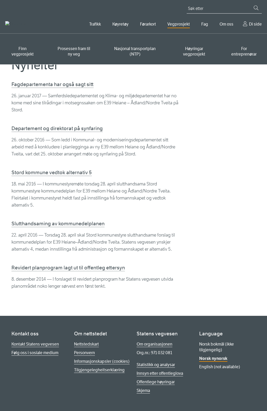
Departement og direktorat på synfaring (57, 128)
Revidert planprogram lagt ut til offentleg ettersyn (68, 267)
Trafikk (95, 24)
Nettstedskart (86, 344)
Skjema (143, 390)
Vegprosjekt (178, 24)
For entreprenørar (244, 51)
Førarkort (148, 24)
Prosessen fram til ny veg (74, 51)
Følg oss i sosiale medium (34, 352)
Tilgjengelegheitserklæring (99, 369)
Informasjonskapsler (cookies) (102, 361)
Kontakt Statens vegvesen (35, 344)
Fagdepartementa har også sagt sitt (52, 84)
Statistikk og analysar (156, 364)
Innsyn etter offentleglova (160, 373)
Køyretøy (120, 24)
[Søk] (256, 8)
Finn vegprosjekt (22, 51)
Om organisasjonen (154, 344)
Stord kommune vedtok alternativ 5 (51, 172)
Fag (204, 24)
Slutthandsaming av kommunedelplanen (58, 223)
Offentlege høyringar (156, 381)
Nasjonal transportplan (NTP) (135, 51)
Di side (255, 24)
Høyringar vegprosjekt (194, 51)
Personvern (84, 352)
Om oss (226, 24)
